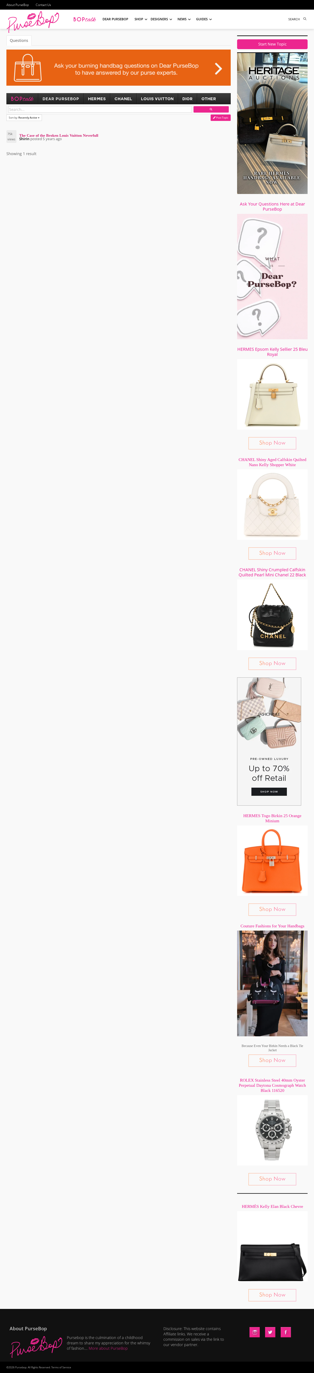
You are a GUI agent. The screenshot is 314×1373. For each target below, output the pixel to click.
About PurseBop (17, 5)
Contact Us (43, 5)
